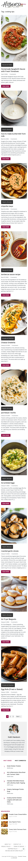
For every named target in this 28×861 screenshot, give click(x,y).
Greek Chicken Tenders (14, 766)
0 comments (13, 74)
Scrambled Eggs (8, 483)
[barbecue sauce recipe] (14, 232)
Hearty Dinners (7, 129)
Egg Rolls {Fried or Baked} (12, 689)
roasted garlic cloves (10, 551)
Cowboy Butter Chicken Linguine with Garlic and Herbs (14, 800)
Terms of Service (19, 846)
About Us (8, 844)
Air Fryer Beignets (8, 619)
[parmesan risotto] (14, 370)
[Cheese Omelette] (14, 300)
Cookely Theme (22, 856)
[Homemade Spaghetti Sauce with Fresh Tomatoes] (14, 16)
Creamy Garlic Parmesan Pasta (17, 829)
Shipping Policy (13, 848)
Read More (5, 86)
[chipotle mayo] (14, 164)
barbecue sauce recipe (10, 274)
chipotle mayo (7, 206)
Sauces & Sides (7, 65)
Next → (18, 716)
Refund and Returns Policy (14, 851)
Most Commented (20, 760)
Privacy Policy (6, 846)
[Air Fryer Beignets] (14, 577)
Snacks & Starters (8, 338)
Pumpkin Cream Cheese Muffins (18, 814)
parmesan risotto (8, 413)
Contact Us (17, 844)
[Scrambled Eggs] (14, 440)
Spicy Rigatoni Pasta (15, 822)
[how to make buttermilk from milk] (14, 91)
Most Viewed (8, 760)
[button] (23, 4)
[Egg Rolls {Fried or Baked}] (14, 647)
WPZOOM (15, 857)
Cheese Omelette (8, 343)
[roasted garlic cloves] (14, 509)
